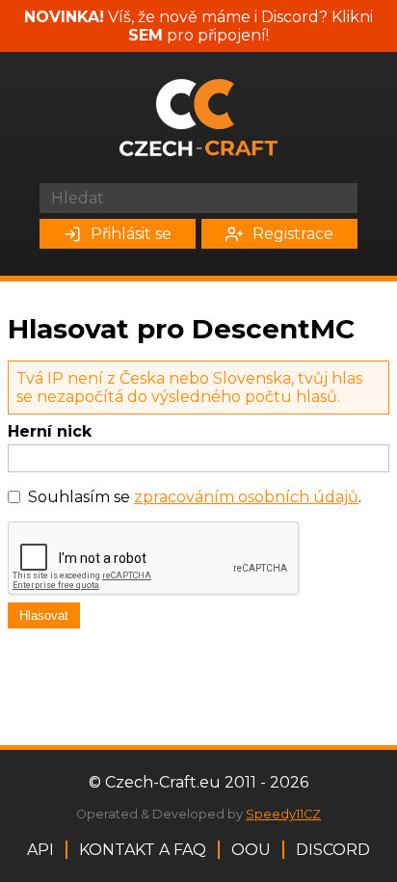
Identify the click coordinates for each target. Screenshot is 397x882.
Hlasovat (43, 615)
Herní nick (50, 431)
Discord (333, 850)
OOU (251, 850)
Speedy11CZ (283, 814)
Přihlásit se (131, 234)
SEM (145, 35)
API (40, 850)
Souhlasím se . (194, 497)
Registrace (292, 234)
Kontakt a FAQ (142, 850)
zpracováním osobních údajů (246, 497)
